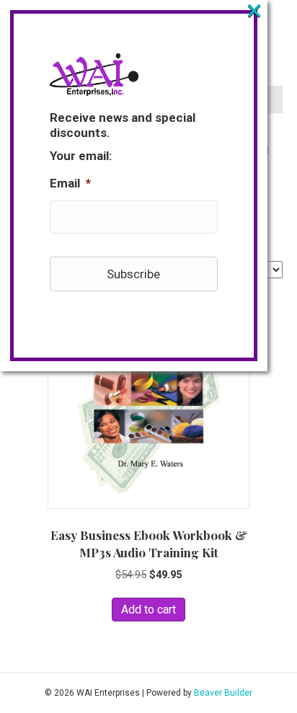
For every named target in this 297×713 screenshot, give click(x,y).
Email (70, 183)
